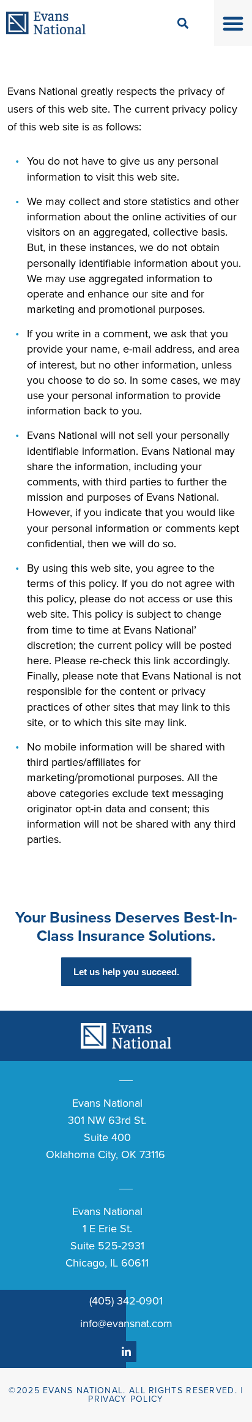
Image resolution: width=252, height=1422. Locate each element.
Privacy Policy (125, 1399)
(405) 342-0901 (126, 1301)
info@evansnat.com (126, 1323)
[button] (233, 23)
